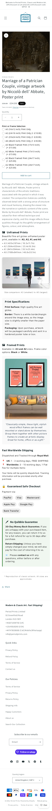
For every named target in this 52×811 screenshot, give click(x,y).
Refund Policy (12, 656)
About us (10, 718)
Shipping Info (12, 705)
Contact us (10, 669)
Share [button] (7, 587)
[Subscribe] (40, 742)
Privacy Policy (12, 650)
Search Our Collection (15, 724)
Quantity (5, 112)
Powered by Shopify (28, 801)
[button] (5, 18)
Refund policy (42, 801)
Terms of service (26, 805)
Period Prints (15, 801)
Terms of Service (13, 663)
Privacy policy (13, 805)
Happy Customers (13, 712)
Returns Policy (12, 699)
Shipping (15, 107)
